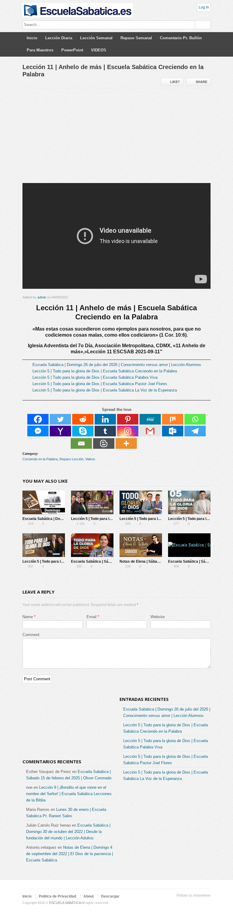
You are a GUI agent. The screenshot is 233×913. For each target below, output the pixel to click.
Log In (204, 7)
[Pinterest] (127, 419)
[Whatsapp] (195, 419)
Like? (175, 82)
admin (41, 297)
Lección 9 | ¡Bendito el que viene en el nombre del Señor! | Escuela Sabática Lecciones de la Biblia (69, 793)
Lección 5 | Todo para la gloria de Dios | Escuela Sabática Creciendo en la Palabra (104, 371)
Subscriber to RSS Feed (197, 903)
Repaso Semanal (136, 38)
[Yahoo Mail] (60, 431)
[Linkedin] (105, 419)
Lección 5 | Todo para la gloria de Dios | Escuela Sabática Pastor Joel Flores (99, 384)
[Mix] (172, 419)
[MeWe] (150, 419)
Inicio (32, 38)
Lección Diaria (58, 38)
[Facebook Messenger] (38, 431)
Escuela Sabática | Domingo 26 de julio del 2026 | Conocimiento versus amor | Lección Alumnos (116, 364)
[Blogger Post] (103, 443)
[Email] (81, 443)
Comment (30, 634)
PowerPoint (72, 50)
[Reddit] (82, 419)
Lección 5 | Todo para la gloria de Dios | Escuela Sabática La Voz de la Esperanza (104, 390)
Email (91, 617)
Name (27, 617)
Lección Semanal (96, 38)
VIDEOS (98, 50)
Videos (90, 459)
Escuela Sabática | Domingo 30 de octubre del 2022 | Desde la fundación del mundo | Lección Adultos (68, 831)
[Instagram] (127, 431)
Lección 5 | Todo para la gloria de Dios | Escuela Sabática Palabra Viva (94, 377)
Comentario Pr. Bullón (181, 38)
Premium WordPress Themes (207, 903)
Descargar (110, 896)
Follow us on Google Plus (187, 903)
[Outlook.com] (172, 431)
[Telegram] (195, 431)
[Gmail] (150, 431)
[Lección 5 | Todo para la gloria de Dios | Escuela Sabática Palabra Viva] (140, 502)
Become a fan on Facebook (177, 903)
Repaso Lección (71, 459)
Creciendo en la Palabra (40, 459)
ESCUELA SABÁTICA (65, 903)
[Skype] (82, 431)
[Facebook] (38, 419)
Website (157, 617)
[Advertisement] (116, 138)
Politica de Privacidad (57, 896)
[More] (126, 443)
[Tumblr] (105, 431)
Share (201, 82)
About (88, 896)
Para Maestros (40, 50)
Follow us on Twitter (168, 903)
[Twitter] (60, 419)
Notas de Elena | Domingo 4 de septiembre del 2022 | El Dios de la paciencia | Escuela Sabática (69, 853)
